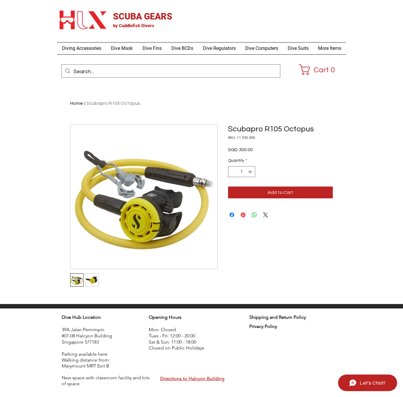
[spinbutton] (241, 171)
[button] (81, 48)
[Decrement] (232, 171)
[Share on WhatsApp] (254, 214)
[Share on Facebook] (231, 214)
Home (76, 103)
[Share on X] (265, 214)
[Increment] (250, 171)
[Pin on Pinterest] (243, 214)
